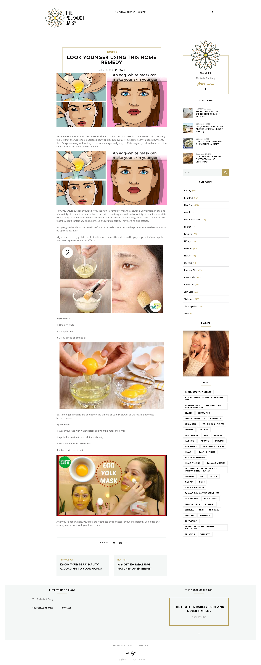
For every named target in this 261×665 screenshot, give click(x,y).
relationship (210, 498)
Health (187, 212)
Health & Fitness (192, 219)
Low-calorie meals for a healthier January (209, 143)
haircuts (204, 441)
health (188, 452)
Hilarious (188, 226)
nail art (189, 482)
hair (205, 435)
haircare (189, 441)
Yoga (186, 313)
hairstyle (219, 441)
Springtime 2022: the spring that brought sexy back (208, 114)
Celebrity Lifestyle (195, 418)
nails (202, 482)
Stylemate (189, 299)
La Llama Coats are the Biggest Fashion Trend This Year (201, 469)
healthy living (192, 463)
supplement (191, 521)
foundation (191, 435)
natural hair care (194, 487)
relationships (192, 504)
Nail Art (187, 255)
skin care (214, 510)
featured (203, 429)
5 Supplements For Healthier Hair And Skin (204, 398)
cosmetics (215, 418)
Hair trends (191, 446)
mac (202, 476)
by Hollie (120, 70)
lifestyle (189, 476)
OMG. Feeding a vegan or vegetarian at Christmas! (208, 159)
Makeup (188, 248)
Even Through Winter (212, 424)
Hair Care (188, 205)
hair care (218, 435)
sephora (189, 510)
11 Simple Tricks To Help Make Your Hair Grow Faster (203, 406)
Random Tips (190, 270)
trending (190, 534)
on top (130, 652)
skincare (189, 515)
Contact (142, 12)
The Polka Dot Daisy (125, 12)
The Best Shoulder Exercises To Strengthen (201, 527)
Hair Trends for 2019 (213, 446)
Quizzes (188, 263)
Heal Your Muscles (215, 463)
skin (201, 510)
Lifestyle (188, 234)
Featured (188, 198)
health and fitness (195, 457)
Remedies (111, 52)
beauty (188, 413)
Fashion (189, 429)
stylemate (205, 515)
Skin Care (188, 291)
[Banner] (206, 353)
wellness (205, 534)
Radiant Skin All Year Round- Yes (202, 493)
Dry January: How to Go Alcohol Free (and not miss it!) (209, 129)
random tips (191, 498)
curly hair (190, 424)
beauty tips (204, 413)
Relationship (190, 277)
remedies (209, 504)
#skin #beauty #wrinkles (198, 392)
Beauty (187, 190)
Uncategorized (191, 306)
